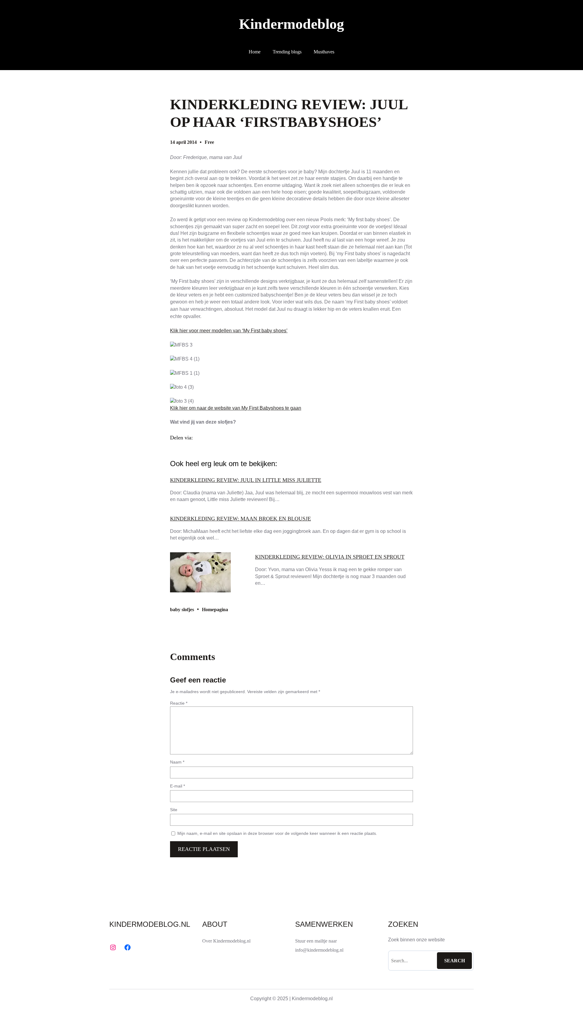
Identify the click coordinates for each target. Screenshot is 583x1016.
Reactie (178, 703)
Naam (177, 762)
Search (454, 960)
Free (209, 142)
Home (255, 51)
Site (173, 809)
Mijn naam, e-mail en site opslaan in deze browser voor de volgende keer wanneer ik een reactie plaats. (277, 833)
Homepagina (215, 609)
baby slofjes (182, 609)
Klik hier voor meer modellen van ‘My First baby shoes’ (229, 330)
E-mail (177, 786)
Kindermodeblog (291, 24)
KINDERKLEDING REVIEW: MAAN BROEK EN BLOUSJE (240, 519)
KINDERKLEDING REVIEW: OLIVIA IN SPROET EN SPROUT (329, 557)
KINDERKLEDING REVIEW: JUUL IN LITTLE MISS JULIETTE (245, 480)
